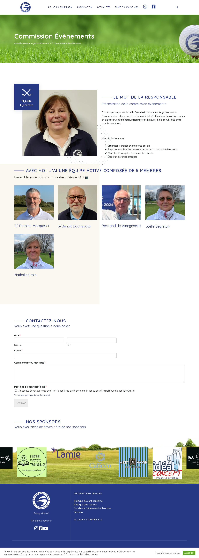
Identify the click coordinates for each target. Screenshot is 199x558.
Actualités (103, 7)
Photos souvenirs (127, 7)
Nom (17, 335)
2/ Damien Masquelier (32, 226)
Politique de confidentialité (30, 386)
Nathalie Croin (25, 275)
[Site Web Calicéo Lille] (99, 460)
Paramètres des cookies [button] (168, 553)
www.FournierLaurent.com (109, 547)
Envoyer (21, 402)
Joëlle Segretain (157, 226)
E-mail (18, 350)
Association (84, 7)
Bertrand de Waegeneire (121, 226)
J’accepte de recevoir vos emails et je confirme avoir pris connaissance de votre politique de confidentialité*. (76, 390)
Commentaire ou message (29, 362)
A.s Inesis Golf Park (60, 7)
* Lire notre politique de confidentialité (32, 395)
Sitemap (78, 512)
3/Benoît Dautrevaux (74, 226)
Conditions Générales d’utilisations (92, 508)
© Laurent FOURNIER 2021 (88, 519)
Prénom (17, 345)
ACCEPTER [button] (189, 553)
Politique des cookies (85, 504)
